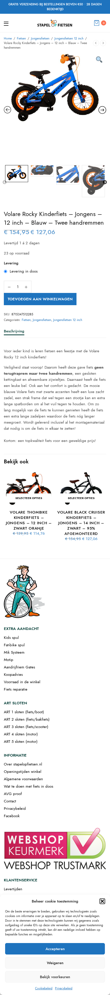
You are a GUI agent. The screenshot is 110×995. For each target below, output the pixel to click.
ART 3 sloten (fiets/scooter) (26, 727)
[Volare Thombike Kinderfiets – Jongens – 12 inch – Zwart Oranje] (29, 488)
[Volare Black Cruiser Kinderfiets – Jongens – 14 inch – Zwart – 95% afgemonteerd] (81, 488)
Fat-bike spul (14, 645)
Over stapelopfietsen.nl (23, 764)
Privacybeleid (63, 988)
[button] (102, 901)
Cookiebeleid (43, 988)
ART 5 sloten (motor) (21, 741)
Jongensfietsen (40, 38)
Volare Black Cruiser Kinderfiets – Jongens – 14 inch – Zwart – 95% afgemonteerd (81, 522)
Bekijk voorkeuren (55, 977)
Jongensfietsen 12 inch (68, 38)
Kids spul (11, 637)
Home (8, 38)
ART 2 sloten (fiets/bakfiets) (27, 719)
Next (104, 182)
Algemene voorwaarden (23, 779)
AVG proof (13, 794)
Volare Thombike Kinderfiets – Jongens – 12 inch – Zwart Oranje (29, 520)
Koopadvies (13, 674)
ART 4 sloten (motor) (21, 734)
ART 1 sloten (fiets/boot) (24, 712)
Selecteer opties (28, 498)
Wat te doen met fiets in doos (28, 786)
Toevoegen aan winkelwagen (40, 299)
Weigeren (55, 963)
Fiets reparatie (15, 689)
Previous (4, 182)
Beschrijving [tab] (14, 331)
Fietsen (21, 38)
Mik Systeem (14, 652)
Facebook (12, 816)
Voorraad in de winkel (22, 682)
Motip (8, 660)
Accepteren (55, 949)
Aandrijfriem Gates (19, 667)
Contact (10, 801)
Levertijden (13, 889)
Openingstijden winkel (22, 771)
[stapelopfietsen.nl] (55, 23)
